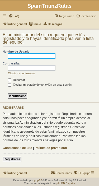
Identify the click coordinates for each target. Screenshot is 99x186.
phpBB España (65, 183)
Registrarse (12, 159)
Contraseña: (11, 63)
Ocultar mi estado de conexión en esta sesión (42, 84)
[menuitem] (14, 16)
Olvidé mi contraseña (21, 73)
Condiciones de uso (17, 148)
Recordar (18, 79)
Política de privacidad (51, 148)
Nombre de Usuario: (17, 51)
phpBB (38, 180)
